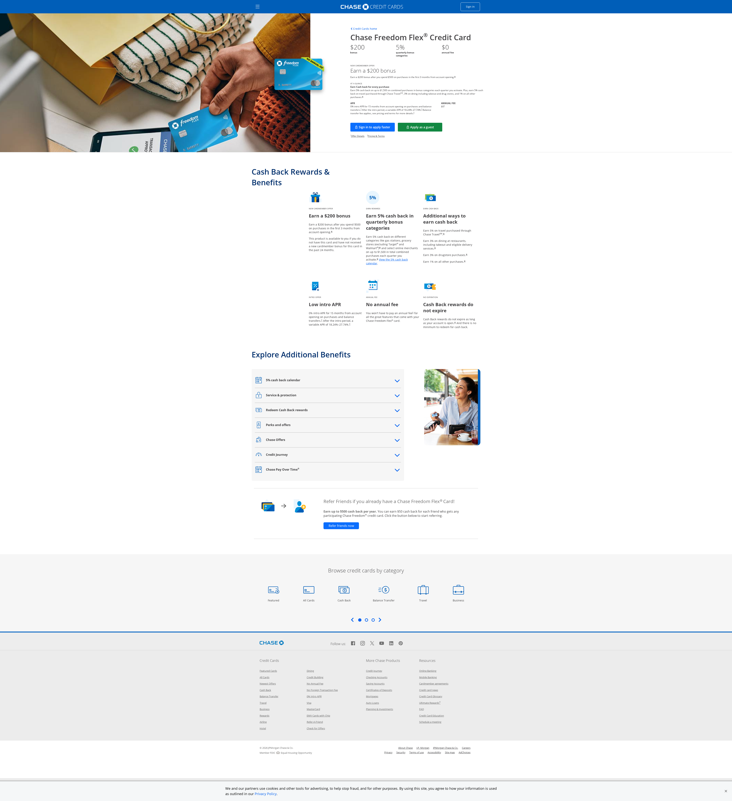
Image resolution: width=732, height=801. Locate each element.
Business (459, 600)
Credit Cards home (365, 29)
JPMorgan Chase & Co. (445, 748)
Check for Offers (316, 728)
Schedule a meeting (430, 722)
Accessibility (434, 752)
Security (400, 752)
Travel (424, 600)
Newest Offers (268, 683)
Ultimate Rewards (430, 703)
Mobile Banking (428, 677)
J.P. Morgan (423, 748)
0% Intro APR (314, 696)
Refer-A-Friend (315, 722)
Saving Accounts (375, 683)
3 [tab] (373, 620)
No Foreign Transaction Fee (322, 690)
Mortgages (372, 696)
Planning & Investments (379, 709)
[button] (725, 791)
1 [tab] (359, 620)
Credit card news (428, 690)
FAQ (421, 709)
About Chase (405, 748)
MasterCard (313, 709)
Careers (466, 748)
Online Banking (427, 671)
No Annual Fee (315, 683)
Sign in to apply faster (377, 128)
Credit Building (315, 677)
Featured (274, 600)
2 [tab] (366, 620)
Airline (263, 722)
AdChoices (464, 752)
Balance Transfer (384, 600)
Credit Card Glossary (430, 696)
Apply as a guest (426, 128)
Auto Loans (372, 703)
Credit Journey (374, 671)
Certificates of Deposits (379, 690)
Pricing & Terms (376, 136)
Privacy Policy (266, 793)
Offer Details (357, 136)
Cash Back (344, 600)
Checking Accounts (376, 677)
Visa (309, 703)
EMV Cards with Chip (318, 715)
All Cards (309, 600)
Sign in (473, 6)
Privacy (388, 752)
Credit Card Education (431, 715)
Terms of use (416, 752)
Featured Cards (268, 671)
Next (380, 619)
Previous (352, 619)
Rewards (264, 715)
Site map (450, 752)
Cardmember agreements (433, 683)
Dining (310, 671)
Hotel (263, 728)
